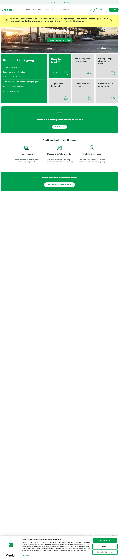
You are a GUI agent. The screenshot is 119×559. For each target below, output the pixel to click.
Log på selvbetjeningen (12, 67)
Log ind (101, 10)
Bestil (114, 10)
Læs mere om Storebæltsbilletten (59, 184)
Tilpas (104, 546)
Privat (52, 2)
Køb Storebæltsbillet (11, 91)
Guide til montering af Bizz (59, 40)
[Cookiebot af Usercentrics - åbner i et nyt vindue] (10, 555)
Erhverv (67, 2)
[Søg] (92, 10)
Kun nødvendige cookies (104, 552)
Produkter (26, 9)
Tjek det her (59, 126)
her (42, 548)
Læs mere (8, 24)
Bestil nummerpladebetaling (14, 72)
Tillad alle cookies (105, 540)
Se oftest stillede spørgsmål (13, 87)
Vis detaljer (25, 555)
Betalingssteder (52, 9)
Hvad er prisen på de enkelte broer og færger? (21, 82)
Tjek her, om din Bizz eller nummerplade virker (20, 77)
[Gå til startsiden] (7, 10)
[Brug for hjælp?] (66, 73)
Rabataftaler (38, 9)
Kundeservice (65, 9)
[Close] (111, 20)
